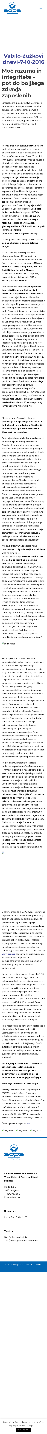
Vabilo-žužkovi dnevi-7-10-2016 (23, 59)
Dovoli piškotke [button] (23, 1430)
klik (28, 1123)
